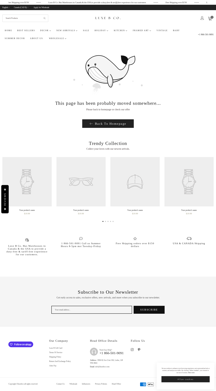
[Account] (202, 19)
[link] (178, 2)
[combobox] (25, 18)
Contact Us (60, 384)
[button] (102, 221)
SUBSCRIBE (149, 309)
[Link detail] (132, 349)
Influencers (86, 384)
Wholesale (73, 384)
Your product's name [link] (27, 210)
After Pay (52, 366)
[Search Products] (44, 18)
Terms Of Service (55, 352)
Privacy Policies (101, 384)
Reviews (5, 199)
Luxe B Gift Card (55, 348)
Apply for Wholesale (41, 7)
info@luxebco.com (99, 367)
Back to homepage (110, 123)
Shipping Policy (55, 357)
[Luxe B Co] (108, 18)
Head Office (116, 384)
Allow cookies (186, 379)
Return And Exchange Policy (60, 361)
